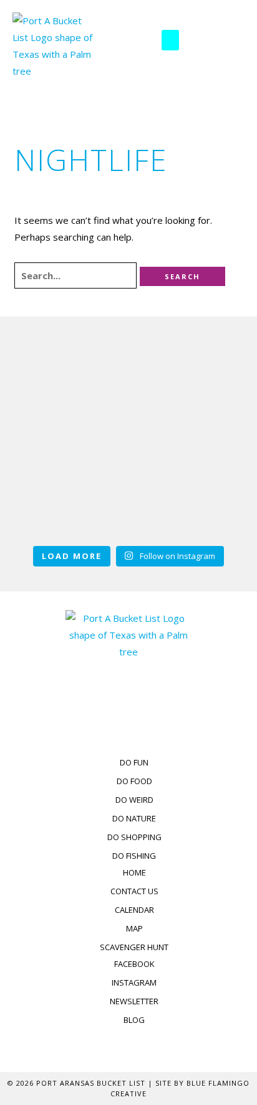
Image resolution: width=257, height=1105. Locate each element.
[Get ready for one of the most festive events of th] (128, 488)
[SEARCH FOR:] (77, 276)
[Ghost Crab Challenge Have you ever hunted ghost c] (208, 389)
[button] (170, 40)
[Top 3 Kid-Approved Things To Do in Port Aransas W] (128, 389)
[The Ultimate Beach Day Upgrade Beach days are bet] (48, 389)
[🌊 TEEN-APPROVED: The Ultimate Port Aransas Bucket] (48, 488)
